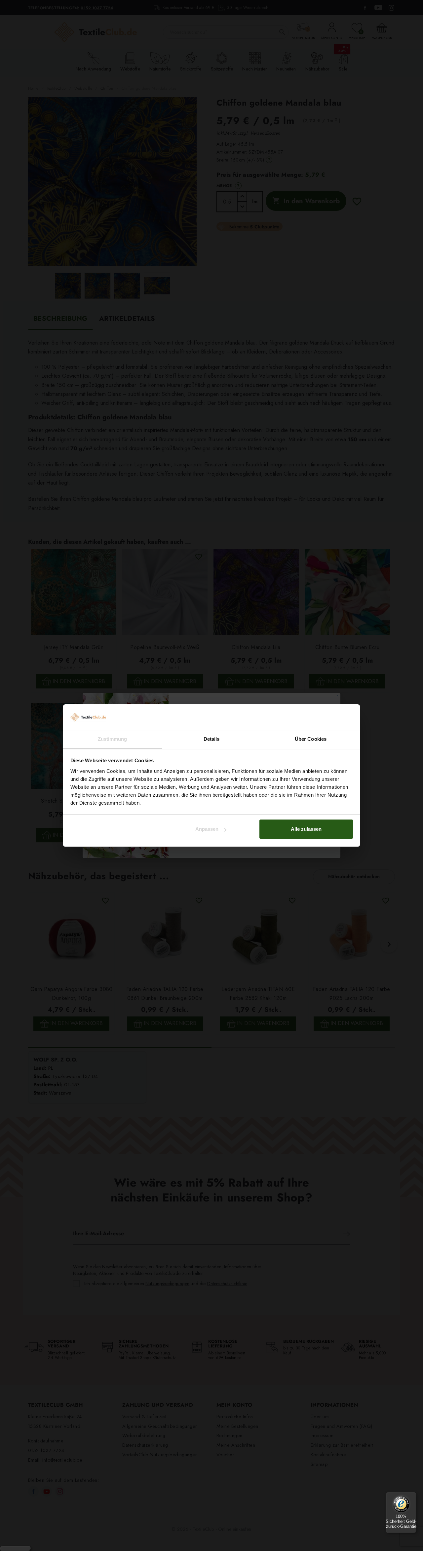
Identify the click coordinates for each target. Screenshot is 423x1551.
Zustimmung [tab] (112, 739)
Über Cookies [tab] (311, 739)
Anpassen (206, 829)
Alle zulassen (306, 829)
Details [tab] (212, 739)
